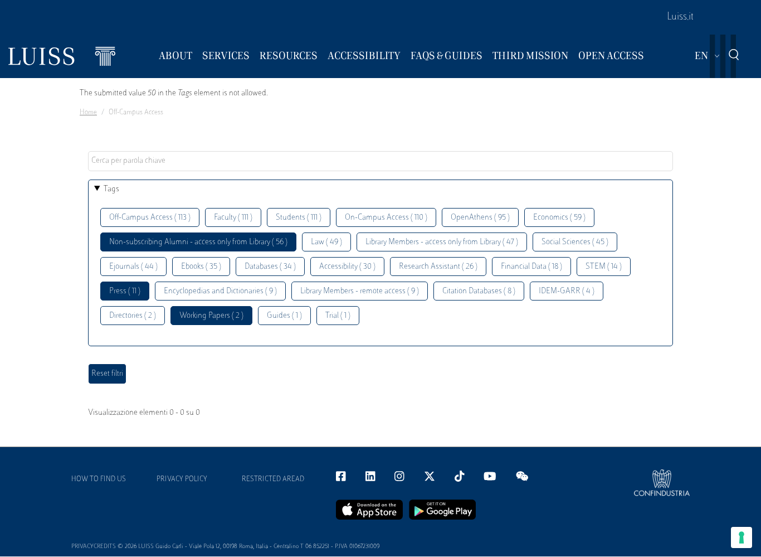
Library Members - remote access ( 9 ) (359, 291)
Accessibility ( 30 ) (347, 267)
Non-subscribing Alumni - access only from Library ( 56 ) (198, 242)
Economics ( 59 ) (559, 218)
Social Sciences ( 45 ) (575, 242)
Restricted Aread (273, 479)
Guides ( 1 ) (284, 316)
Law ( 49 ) (326, 242)
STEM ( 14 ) (604, 267)
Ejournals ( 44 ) (133, 267)
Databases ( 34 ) (270, 267)
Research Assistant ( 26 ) (438, 267)
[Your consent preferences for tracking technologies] (741, 537)
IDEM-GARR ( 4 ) (566, 291)
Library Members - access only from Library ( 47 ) (441, 242)
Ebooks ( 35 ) (201, 267)
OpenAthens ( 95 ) (480, 218)
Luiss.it (680, 17)
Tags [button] (111, 189)
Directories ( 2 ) (132, 316)
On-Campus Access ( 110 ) (386, 218)
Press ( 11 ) (124, 291)
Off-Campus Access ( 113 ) (150, 218)
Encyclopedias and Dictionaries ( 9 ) (220, 291)
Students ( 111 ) (298, 218)
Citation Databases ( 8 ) (478, 291)
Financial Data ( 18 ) (531, 267)
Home (88, 112)
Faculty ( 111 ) (233, 218)
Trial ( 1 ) (337, 316)
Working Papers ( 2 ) (211, 316)
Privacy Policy (182, 479)
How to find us (98, 479)
